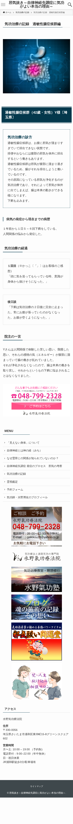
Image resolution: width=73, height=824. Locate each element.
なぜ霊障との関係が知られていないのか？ (33, 458)
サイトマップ (36, 786)
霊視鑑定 (12, 481)
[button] (70, 4)
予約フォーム (15, 489)
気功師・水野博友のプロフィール (27, 497)
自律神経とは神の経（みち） (24, 450)
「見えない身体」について (23, 442)
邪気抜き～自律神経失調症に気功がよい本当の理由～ (36, 4)
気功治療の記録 (16, 473)
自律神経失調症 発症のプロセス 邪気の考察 (34, 466)
